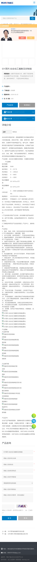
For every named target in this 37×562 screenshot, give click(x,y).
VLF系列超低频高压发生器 (16, 531)
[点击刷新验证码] (21, 506)
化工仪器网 (11, 559)
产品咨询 (10, 105)
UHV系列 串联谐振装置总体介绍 (18, 534)
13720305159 (34, 421)
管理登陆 (18, 559)
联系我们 (27, 105)
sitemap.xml (25, 559)
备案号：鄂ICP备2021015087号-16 (12, 557)
